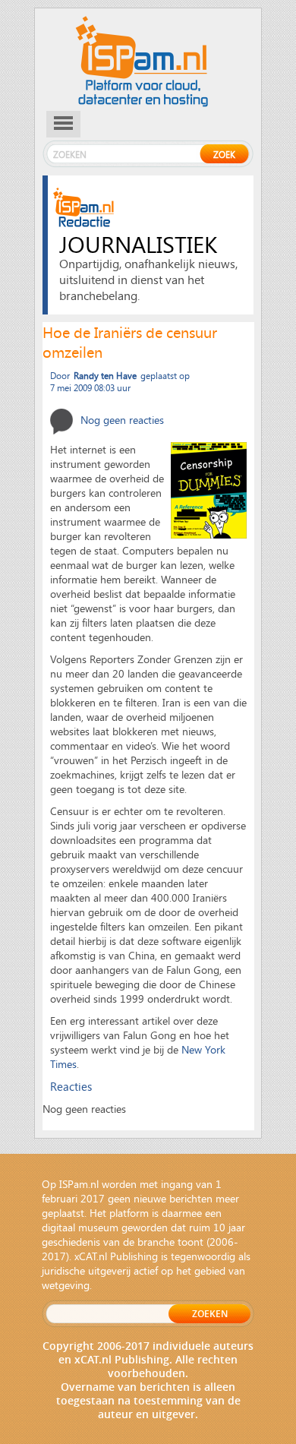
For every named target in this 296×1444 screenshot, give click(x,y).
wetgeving (66, 1285)
